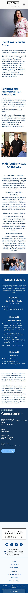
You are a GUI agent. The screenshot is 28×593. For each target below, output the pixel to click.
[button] (24, 4)
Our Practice (14, 564)
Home (14, 561)
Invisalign (14, 571)
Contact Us (14, 577)
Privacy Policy (14, 581)
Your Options (14, 568)
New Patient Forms (13, 574)
